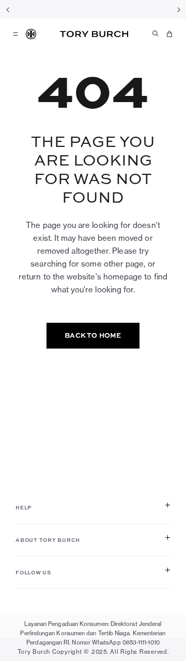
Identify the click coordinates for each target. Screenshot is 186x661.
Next (178, 9)
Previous (8, 9)
